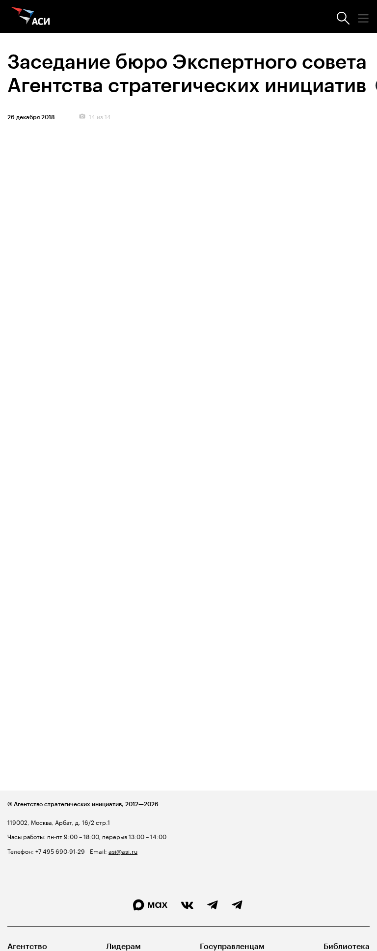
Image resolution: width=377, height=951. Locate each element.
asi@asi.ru (122, 850)
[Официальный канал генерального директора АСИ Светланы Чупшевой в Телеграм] (237, 905)
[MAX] (150, 905)
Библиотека (346, 946)
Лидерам (123, 946)
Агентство (27, 946)
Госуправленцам (232, 946)
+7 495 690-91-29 (59, 850)
